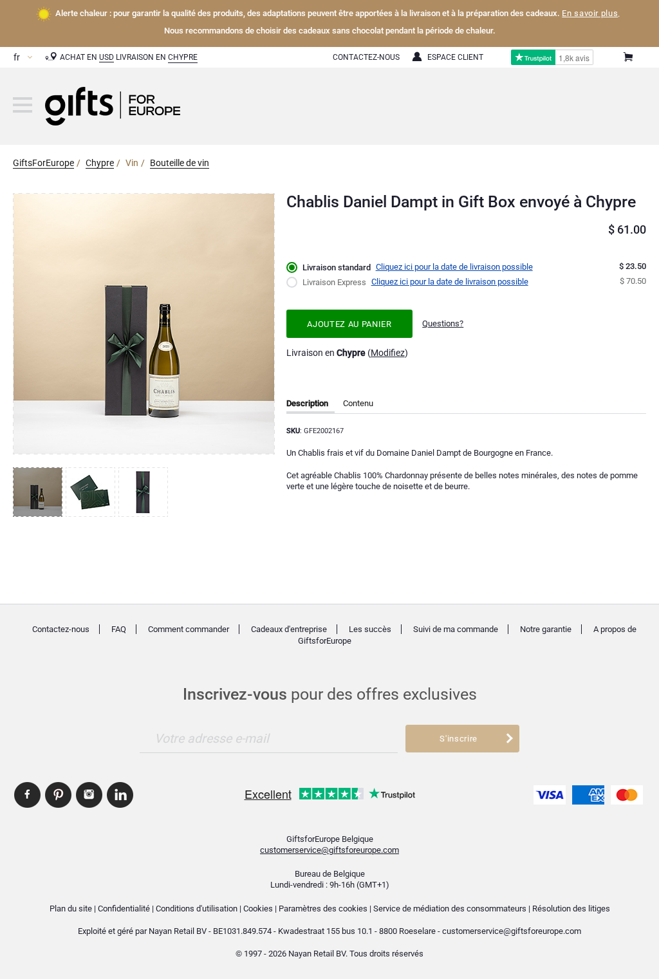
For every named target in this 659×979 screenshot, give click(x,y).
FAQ (118, 629)
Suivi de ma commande (455, 629)
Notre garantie (545, 629)
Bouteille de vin (179, 163)
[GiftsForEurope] (22, 105)
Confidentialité (124, 908)
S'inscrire (459, 738)
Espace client (455, 57)
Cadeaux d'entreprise (289, 629)
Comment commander (188, 629)
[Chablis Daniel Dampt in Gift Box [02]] (92, 492)
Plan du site (71, 908)
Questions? (442, 323)
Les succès (370, 629)
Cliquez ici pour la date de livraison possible (454, 267)
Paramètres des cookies (323, 908)
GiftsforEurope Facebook (27, 795)
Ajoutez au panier (349, 324)
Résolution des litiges (571, 908)
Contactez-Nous (366, 57)
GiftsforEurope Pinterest (58, 795)
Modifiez (388, 353)
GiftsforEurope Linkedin (120, 795)
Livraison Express (334, 282)
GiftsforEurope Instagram (89, 795)
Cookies (258, 908)
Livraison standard (336, 267)
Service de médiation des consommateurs (449, 908)
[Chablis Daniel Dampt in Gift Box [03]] (144, 492)
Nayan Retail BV (178, 931)
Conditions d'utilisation (196, 908)
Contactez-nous (60, 629)
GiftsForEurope (43, 163)
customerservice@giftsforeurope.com (329, 850)
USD (106, 57)
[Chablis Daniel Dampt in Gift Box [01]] (39, 492)
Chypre (183, 57)
